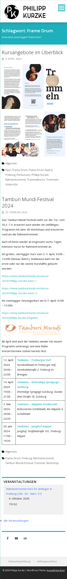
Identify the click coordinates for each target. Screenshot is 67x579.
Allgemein (11, 163)
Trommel (39, 463)
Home (5, 37)
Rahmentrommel (15, 179)
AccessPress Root (56, 570)
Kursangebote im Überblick (32, 52)
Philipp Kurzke (40, 174)
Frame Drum (20, 170)
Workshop (52, 463)
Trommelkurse (36, 179)
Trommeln (52, 179)
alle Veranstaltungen (16, 520)
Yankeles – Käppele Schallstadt (37, 404)
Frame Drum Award (40, 170)
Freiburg (10, 174)
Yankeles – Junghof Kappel (34, 426)
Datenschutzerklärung (19, 561)
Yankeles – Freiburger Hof (34, 360)
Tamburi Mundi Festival (19, 463)
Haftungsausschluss (47, 561)
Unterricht (11, 184)
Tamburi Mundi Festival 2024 (28, 202)
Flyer (8, 170)
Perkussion (23, 174)
